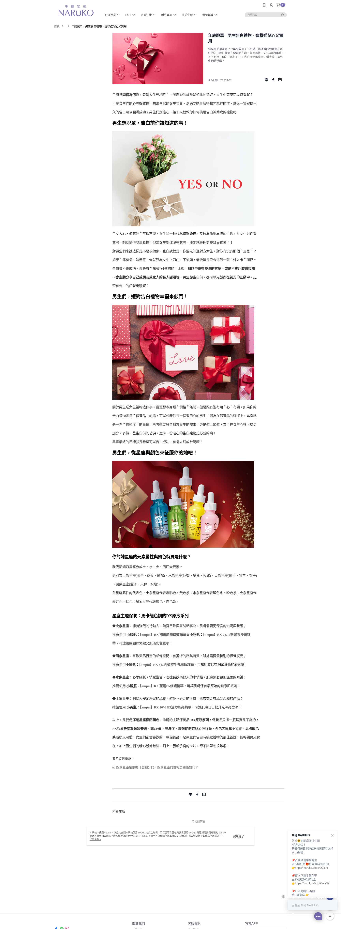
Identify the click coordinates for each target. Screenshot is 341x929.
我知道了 (238, 836)
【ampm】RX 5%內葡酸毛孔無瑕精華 (166, 665)
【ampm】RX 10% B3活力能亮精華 (165, 707)
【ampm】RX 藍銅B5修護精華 (162, 686)
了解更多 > (95, 839)
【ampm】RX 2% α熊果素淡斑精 (226, 635)
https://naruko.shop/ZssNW (312, 883)
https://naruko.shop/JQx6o (311, 868)
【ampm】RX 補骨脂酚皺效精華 (163, 635)
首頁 (57, 26)
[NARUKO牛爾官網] (76, 10)
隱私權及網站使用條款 (125, 836)
